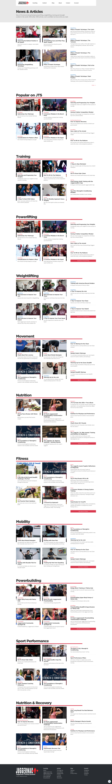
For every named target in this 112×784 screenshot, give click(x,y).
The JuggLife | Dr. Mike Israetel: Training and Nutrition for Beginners (82, 433)
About (60, 3)
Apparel (72, 770)
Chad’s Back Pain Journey (25, 355)
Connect (86, 768)
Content (44, 3)
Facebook (86, 773)
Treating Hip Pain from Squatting (54, 562)
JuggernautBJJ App (47, 773)
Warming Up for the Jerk (51, 377)
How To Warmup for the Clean (79, 343)
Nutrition (19, 412)
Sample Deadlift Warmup (78, 372)
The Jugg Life (60, 770)
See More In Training (83, 198)
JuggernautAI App (47, 772)
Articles (59, 768)
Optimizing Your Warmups (26, 114)
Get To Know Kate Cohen (78, 173)
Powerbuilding (20, 597)
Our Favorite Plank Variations (26, 501)
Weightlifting (20, 39)
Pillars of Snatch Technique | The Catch (82, 29)
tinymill (25, 776)
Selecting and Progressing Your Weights (82, 102)
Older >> (94, 85)
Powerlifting (20, 112)
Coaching (35, 3)
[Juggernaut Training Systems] (24, 3)
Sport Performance (47, 658)
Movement (20, 353)
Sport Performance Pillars (78, 658)
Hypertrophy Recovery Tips (52, 748)
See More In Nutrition (83, 443)
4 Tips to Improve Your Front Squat (54, 318)
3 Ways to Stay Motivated (78, 164)
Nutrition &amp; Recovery (75, 120)
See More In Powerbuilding (83, 628)
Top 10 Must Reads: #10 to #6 (79, 478)
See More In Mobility (83, 567)
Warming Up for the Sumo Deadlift (81, 362)
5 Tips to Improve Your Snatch (79, 309)
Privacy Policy (73, 773)
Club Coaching (46, 776)
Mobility (45, 353)
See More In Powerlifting (83, 260)
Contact (68, 3)
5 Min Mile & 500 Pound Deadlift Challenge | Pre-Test (27, 478)
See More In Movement (83, 380)
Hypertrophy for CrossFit (78, 502)
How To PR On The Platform (79, 140)
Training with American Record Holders (82, 283)
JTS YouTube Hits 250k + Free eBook (81, 402)
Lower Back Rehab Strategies (53, 355)
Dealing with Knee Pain (51, 540)
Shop (53, 3)
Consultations (46, 777)
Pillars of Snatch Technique (52, 64)
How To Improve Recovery (78, 121)
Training (72, 139)
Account (76, 3)
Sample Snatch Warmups (78, 353)
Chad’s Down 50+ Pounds (78, 423)
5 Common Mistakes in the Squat (54, 137)
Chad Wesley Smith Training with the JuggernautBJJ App (81, 182)
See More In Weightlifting (83, 316)
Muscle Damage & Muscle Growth (80, 721)
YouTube (86, 772)
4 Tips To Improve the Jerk (78, 291)
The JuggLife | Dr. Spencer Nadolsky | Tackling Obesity (52, 441)
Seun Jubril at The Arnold (78, 131)
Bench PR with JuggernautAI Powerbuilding (52, 600)
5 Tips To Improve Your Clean (79, 301)
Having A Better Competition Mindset (81, 112)
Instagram (86, 770)
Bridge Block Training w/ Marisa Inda (81, 588)
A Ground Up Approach (51, 502)
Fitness (19, 375)
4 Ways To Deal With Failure (26, 199)
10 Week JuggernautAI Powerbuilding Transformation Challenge (53, 415)
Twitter (86, 774)
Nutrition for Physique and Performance (82, 413)
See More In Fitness (83, 511)
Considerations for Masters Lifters (28, 137)
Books (71, 772)
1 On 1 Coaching (47, 774)
